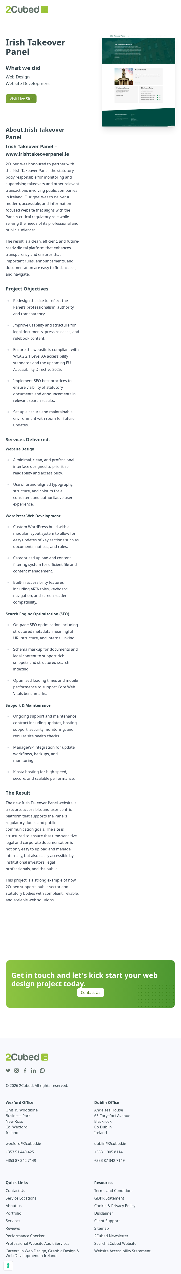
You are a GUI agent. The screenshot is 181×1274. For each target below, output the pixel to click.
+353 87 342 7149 (21, 1160)
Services (13, 1220)
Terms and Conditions (113, 1190)
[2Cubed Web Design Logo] (27, 9)
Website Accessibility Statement (122, 1251)
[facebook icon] (25, 1070)
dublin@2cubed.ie (110, 1143)
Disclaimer (103, 1213)
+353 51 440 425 (20, 1152)
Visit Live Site (21, 98)
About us (14, 1205)
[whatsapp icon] (42, 1070)
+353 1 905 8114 (108, 1152)
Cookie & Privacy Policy (114, 1205)
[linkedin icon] (33, 1070)
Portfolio (13, 1213)
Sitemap (101, 1228)
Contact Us (90, 992)
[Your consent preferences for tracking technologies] (8, 1265)
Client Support (107, 1220)
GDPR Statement (109, 1198)
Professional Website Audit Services (37, 1243)
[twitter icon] (8, 1070)
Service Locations (21, 1198)
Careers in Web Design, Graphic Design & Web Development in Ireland (42, 1253)
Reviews (13, 1228)
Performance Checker (25, 1235)
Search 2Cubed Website (115, 1243)
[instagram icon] (16, 1070)
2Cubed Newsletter (111, 1235)
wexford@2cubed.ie (23, 1143)
